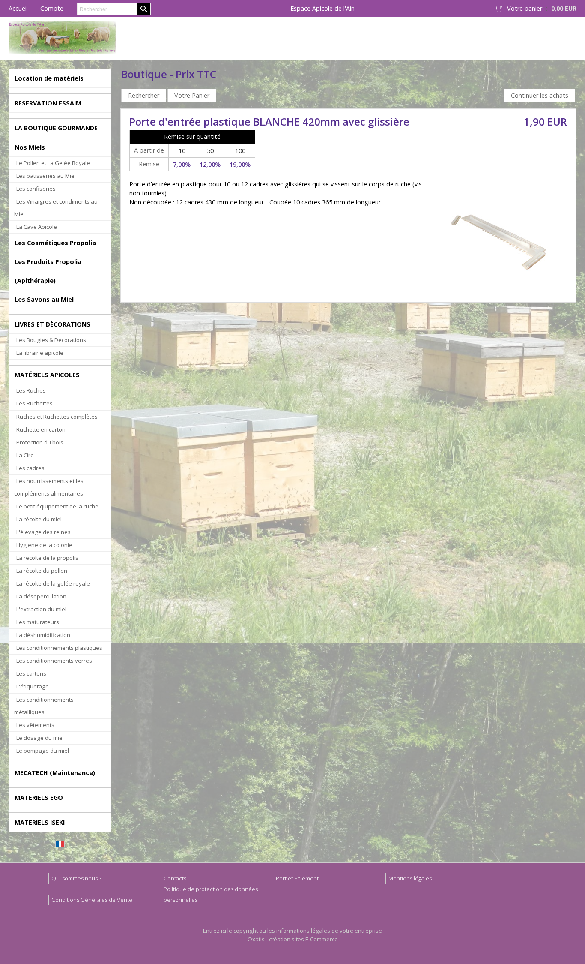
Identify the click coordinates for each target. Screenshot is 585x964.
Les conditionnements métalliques (44, 706)
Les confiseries (36, 188)
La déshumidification (43, 635)
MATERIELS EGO (39, 797)
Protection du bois (39, 442)
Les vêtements (35, 725)
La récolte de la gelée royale (53, 583)
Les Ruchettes (34, 403)
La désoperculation (41, 596)
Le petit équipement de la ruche (57, 506)
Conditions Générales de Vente (91, 900)
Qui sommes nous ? (76, 878)
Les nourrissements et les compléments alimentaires (49, 487)
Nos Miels (30, 147)
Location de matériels (49, 78)
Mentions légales (410, 878)
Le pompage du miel (42, 750)
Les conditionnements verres (54, 660)
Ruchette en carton (41, 429)
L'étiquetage (32, 686)
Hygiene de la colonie (44, 545)
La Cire (25, 455)
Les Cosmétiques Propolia (55, 243)
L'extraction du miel (41, 609)
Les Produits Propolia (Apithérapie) (48, 271)
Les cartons (31, 673)
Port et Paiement (297, 878)
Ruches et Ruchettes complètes (57, 416)
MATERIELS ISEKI (40, 822)
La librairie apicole (39, 353)
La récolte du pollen (41, 570)
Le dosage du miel (40, 738)
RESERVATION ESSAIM (48, 103)
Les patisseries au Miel (46, 176)
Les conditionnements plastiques (59, 648)
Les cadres (30, 468)
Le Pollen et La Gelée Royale (53, 163)
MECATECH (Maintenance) (55, 773)
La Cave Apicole (36, 227)
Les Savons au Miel (44, 299)
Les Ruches (31, 390)
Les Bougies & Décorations (51, 340)
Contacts (175, 878)
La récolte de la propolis (47, 558)
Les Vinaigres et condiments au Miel (56, 208)
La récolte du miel (39, 519)
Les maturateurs (37, 622)
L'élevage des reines (43, 532)
